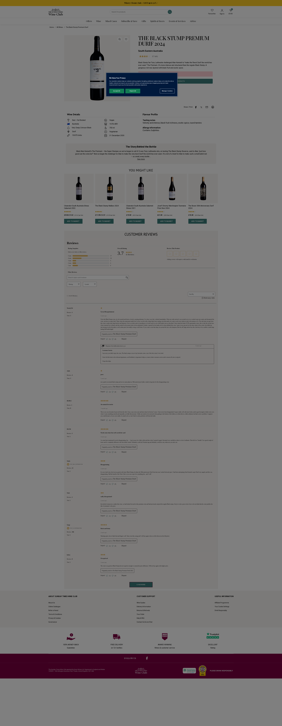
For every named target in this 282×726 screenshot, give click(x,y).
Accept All (116, 91)
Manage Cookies (167, 91)
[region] (142, 85)
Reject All (133, 91)
